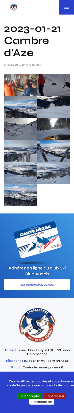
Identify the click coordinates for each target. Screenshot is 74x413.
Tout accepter (29, 396)
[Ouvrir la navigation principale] (66, 7)
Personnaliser (41, 402)
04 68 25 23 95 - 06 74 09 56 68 (46, 361)
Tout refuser (55, 396)
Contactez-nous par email (43, 367)
